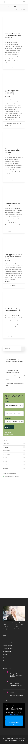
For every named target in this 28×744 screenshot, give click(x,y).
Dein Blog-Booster (7, 651)
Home (17, 9)
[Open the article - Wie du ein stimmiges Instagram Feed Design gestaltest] (14, 138)
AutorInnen (6, 443)
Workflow (15, 67)
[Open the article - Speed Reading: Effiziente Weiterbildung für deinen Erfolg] (14, 244)
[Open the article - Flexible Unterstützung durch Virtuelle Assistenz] (14, 298)
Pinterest (5, 461)
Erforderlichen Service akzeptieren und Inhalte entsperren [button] (14, 722)
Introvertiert (6, 450)
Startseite (5, 639)
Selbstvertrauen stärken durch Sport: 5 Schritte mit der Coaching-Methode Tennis (15, 377)
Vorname (6, 401)
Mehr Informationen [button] (14, 714)
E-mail (6, 410)
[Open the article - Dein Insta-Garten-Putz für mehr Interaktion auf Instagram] (14, 23)
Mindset (9, 285)
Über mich (5, 654)
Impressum (5, 664)
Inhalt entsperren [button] (14, 717)
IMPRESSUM (12, 740)
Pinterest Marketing (7, 642)
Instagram (9, 67)
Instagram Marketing (8, 645)
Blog (4, 657)
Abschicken (9, 427)
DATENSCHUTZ (20, 740)
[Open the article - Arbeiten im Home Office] (14, 193)
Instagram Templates (7, 648)
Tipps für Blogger (7, 464)
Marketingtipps (17, 123)
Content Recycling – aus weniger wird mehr (15, 365)
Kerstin (8, 39)
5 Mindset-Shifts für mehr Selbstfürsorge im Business (12, 371)
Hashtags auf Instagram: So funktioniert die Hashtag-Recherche (14, 360)
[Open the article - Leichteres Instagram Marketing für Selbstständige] (14, 80)
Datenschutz (7, 418)
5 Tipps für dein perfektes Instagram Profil (15, 384)
